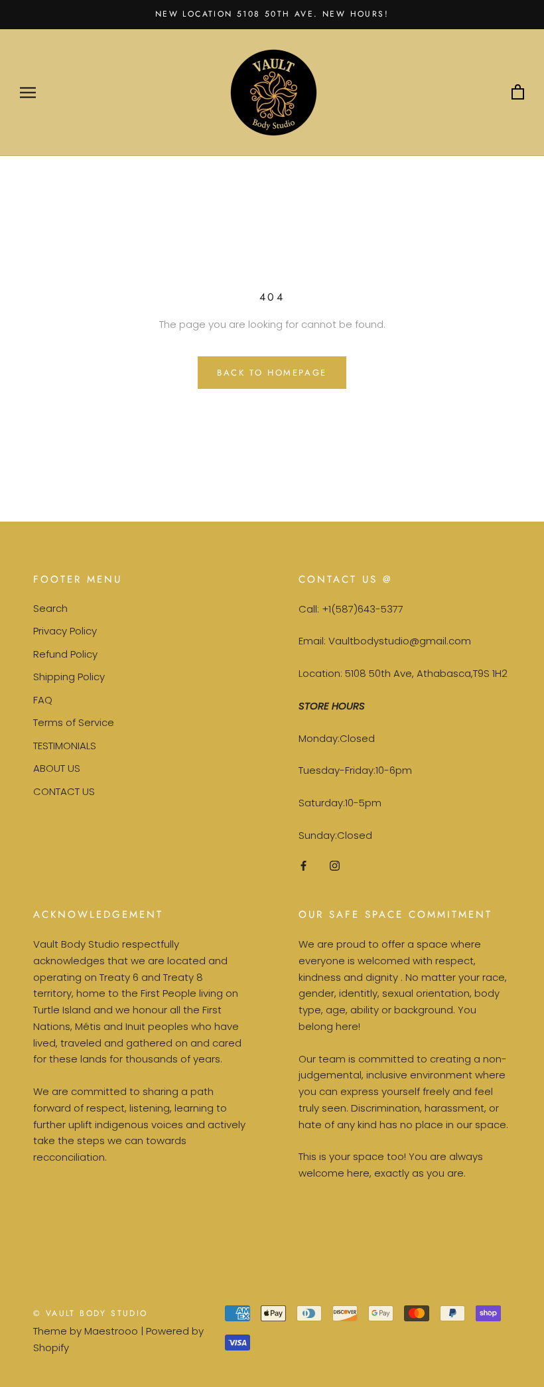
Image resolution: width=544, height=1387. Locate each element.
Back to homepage (272, 372)
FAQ (42, 700)
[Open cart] (517, 92)
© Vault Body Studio (90, 1313)
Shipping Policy (69, 677)
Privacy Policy (65, 631)
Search (50, 608)
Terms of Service (73, 722)
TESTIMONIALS (64, 746)
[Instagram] (335, 865)
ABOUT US (56, 768)
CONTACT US (64, 791)
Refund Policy (65, 654)
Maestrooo (111, 1331)
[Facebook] (303, 865)
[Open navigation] (28, 92)
